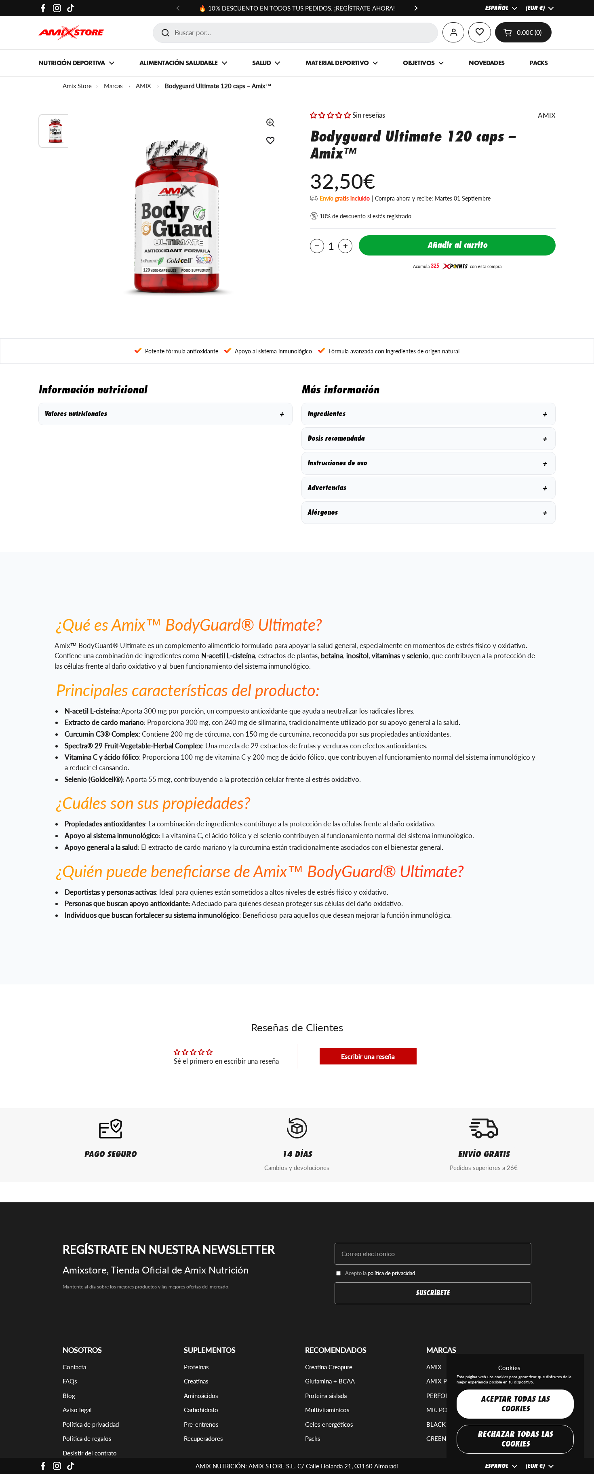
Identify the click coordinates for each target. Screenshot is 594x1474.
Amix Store (77, 85)
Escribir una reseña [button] (368, 1056)
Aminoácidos (201, 1395)
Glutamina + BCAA (330, 1381)
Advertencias (427, 488)
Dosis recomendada (427, 438)
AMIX (143, 85)
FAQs (70, 1381)
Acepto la (380, 1273)
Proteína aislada (326, 1395)
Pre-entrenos (201, 1424)
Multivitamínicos (327, 1409)
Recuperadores (203, 1438)
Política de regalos (87, 1438)
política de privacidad (391, 1273)
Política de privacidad (91, 1424)
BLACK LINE (443, 1424)
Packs (312, 1438)
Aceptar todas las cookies (515, 1404)
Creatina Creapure (328, 1367)
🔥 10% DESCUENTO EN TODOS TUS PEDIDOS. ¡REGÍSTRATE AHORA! (297, 8)
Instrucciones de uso (427, 463)
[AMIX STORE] (71, 33)
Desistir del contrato (90, 1453)
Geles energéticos (329, 1424)
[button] (523, 32)
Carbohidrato (201, 1409)
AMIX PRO (440, 1381)
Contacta (74, 1367)
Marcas (113, 85)
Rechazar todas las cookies (515, 1439)
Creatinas (196, 1381)
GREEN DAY (442, 1438)
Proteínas (196, 1367)
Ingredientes (427, 414)
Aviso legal (77, 1409)
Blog (69, 1395)
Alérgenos (427, 512)
